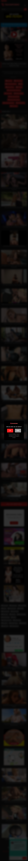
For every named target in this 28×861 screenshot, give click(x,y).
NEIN (18, 430)
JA (10, 430)
